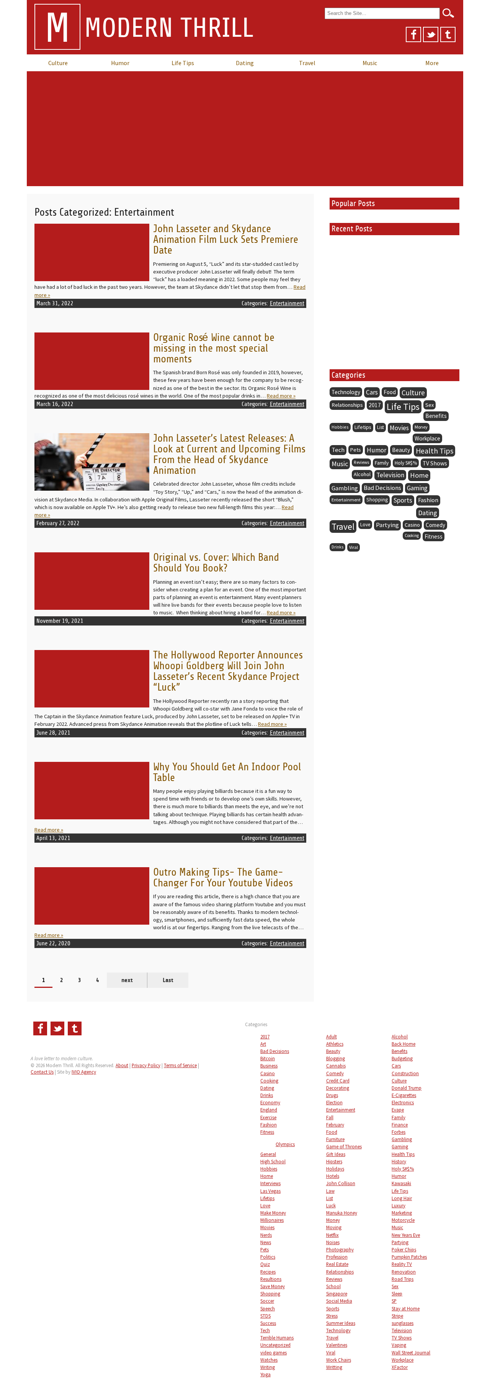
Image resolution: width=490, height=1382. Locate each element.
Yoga (265, 1374)
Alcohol (362, 474)
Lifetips (362, 427)
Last (168, 980)
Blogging (335, 1058)
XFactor (400, 1367)
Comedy (435, 525)
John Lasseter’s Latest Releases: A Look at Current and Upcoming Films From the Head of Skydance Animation (229, 454)
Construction (405, 1073)
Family (382, 462)
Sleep (397, 1293)
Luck (331, 1205)
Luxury (398, 1205)
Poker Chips (404, 1249)
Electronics (403, 1102)
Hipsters (334, 1161)
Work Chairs (338, 1360)
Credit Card (338, 1080)
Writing (267, 1367)
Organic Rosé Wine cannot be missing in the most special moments (213, 348)
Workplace (427, 438)
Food (390, 392)
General (268, 1154)
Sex (429, 404)
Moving (333, 1227)
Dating (245, 63)
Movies (399, 428)
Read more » (281, 395)
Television (390, 475)
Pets (355, 449)
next (127, 980)
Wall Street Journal (411, 1352)
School (333, 1286)
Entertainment (287, 303)
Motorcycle (403, 1220)
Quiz (265, 1264)
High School (273, 1161)
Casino (412, 524)
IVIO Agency (84, 1072)
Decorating (337, 1088)
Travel (307, 63)
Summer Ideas (340, 1323)
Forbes (398, 1132)
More (432, 63)
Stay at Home (406, 1308)
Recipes (268, 1272)
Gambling (345, 488)
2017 (375, 405)
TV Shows (435, 463)
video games (273, 1352)
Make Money (273, 1213)
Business (269, 1066)
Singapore (336, 1293)
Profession (337, 1257)
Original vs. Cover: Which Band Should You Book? (216, 563)
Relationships (347, 404)
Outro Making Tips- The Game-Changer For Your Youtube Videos (223, 878)
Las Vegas (270, 1191)
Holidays (335, 1169)
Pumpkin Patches (409, 1257)
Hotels (332, 1176)
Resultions (270, 1279)
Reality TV (402, 1264)
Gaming (417, 488)
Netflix (332, 1235)
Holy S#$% (406, 463)
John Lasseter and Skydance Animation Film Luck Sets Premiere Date (225, 239)
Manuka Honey (341, 1213)
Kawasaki (401, 1183)
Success (268, 1323)
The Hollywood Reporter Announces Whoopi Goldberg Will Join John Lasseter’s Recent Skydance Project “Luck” (228, 671)
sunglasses (402, 1323)
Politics (267, 1257)
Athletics (334, 1044)
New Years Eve (406, 1235)
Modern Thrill (148, 29)
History (399, 1161)
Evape (398, 1110)
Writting (334, 1367)
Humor (120, 63)
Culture (58, 63)
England (268, 1110)
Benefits (436, 415)
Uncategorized (275, 1345)
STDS (265, 1316)
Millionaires (272, 1220)
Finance (400, 1125)
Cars (372, 392)
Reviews (361, 462)
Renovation (404, 1272)
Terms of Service (180, 1065)
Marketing (402, 1213)
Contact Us (42, 1072)
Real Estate (337, 1264)
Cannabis (336, 1066)
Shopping (377, 499)
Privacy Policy (146, 1065)
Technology (346, 392)
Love (365, 524)
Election (334, 1102)
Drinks (337, 547)
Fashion (428, 500)
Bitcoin (267, 1058)
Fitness (434, 536)
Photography (340, 1249)
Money (421, 427)
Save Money (272, 1286)
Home (419, 475)
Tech (338, 450)
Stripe (397, 1316)
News (265, 1242)
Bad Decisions (382, 488)
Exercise (268, 1117)
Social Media (339, 1301)
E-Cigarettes (404, 1095)
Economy (270, 1102)
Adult (331, 1036)
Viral (353, 547)
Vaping (399, 1345)
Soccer (267, 1301)
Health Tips (434, 450)
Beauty (401, 450)
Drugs (332, 1095)
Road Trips (402, 1279)
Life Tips (183, 63)
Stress (332, 1316)
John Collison (340, 1183)
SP (394, 1301)
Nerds (266, 1235)
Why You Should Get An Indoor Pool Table (227, 772)
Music (370, 63)
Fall (329, 1117)
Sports (403, 500)
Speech (267, 1308)
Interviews (270, 1183)
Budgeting (402, 1058)
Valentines (336, 1345)
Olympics (285, 1144)
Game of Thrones (344, 1146)
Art (263, 1044)
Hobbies (340, 427)
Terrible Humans (277, 1338)
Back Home (403, 1044)
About (122, 1065)
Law (330, 1191)
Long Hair (402, 1198)
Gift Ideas (335, 1154)
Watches (269, 1360)
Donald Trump (406, 1088)
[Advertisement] (245, 128)
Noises (333, 1242)
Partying (387, 525)
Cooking (412, 535)
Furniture (335, 1139)
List (380, 427)
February (335, 1125)
